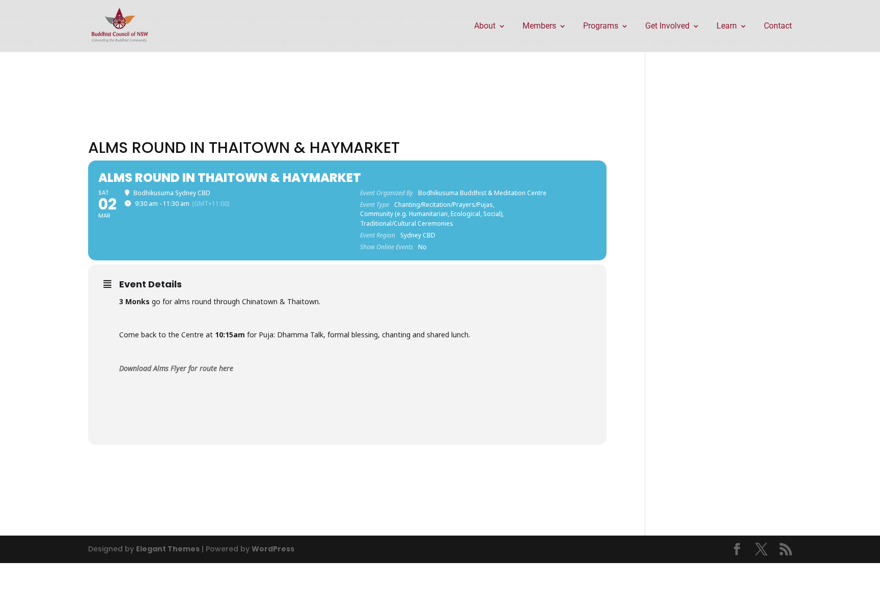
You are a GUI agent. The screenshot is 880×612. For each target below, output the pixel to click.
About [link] (485, 26)
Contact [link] (778, 26)
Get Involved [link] (667, 26)
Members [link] (539, 26)
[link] (120, 25)
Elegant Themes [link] (168, 549)
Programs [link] (600, 26)
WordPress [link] (273, 549)
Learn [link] (727, 26)
